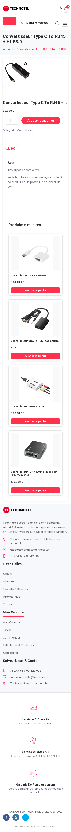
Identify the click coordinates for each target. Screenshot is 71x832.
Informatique (11, 597)
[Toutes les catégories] (9, 21)
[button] (25, 64)
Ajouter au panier (40, 120)
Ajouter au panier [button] (35, 290)
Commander (11, 638)
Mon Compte (11, 622)
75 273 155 (16, 671)
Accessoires (11, 653)
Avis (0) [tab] (10, 148)
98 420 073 (33, 671)
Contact (8, 604)
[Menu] (65, 23)
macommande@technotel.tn (30, 550)
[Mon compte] (61, 8)
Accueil (8, 49)
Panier (7, 630)
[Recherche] (57, 23)
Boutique (9, 581)
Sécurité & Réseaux (15, 589)
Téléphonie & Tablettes (18, 645)
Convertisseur (25, 130)
